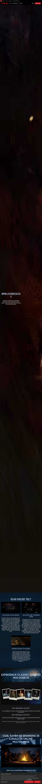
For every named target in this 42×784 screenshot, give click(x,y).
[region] (21, 778)
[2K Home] (1, 1)
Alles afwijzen (37, 781)
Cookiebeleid (29, 779)
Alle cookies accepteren (29, 781)
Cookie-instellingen (4, 781)
